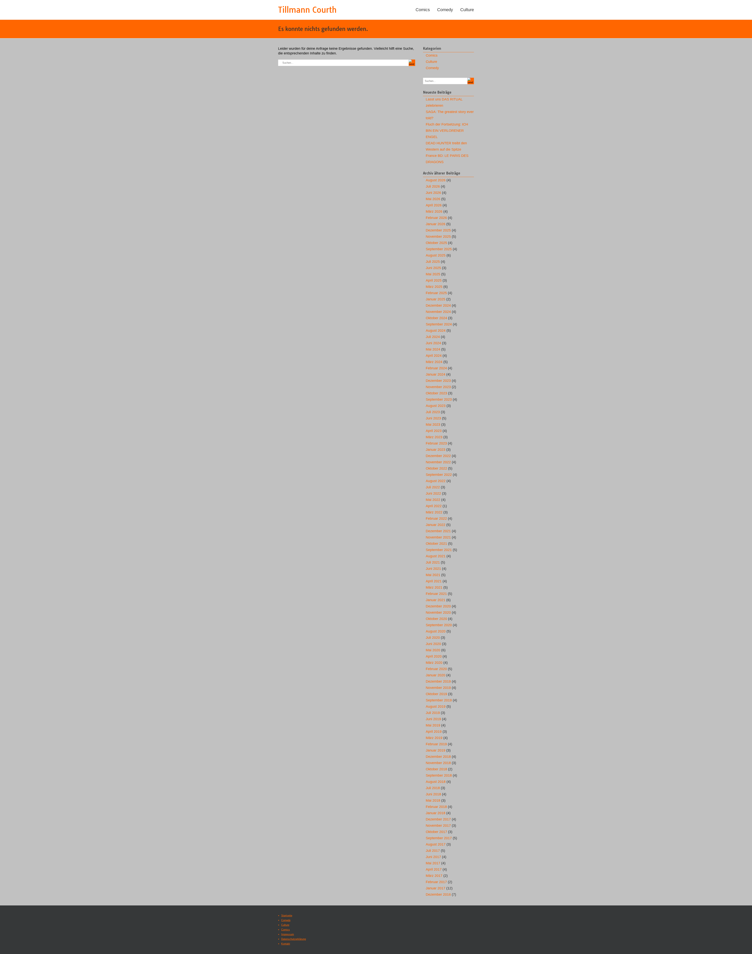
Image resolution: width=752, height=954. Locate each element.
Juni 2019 (433, 719)
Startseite (286, 915)
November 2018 (438, 763)
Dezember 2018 (438, 757)
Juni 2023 (433, 418)
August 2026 (436, 180)
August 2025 (436, 255)
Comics (423, 9)
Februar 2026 (436, 218)
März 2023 (434, 437)
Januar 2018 (435, 813)
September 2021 (439, 550)
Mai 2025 (433, 274)
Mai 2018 (433, 800)
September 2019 (439, 700)
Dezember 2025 (438, 230)
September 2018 (439, 775)
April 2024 (434, 356)
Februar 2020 (436, 669)
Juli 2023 (433, 412)
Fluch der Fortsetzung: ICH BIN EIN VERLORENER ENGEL (447, 130)
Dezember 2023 (438, 381)
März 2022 (434, 512)
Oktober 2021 (436, 544)
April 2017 (434, 869)
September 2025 (439, 249)
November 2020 (438, 612)
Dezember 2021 (438, 531)
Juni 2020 (433, 644)
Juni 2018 (433, 794)
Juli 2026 (433, 186)
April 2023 (434, 431)
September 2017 (439, 838)
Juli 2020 (433, 638)
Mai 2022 (433, 500)
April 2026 (434, 205)
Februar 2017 (436, 882)
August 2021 (436, 556)
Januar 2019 (435, 750)
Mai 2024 (433, 349)
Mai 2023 (433, 424)
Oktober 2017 (436, 832)
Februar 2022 (436, 518)
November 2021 (438, 537)
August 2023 (436, 406)
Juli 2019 (433, 713)
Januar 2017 (435, 888)
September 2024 (439, 324)
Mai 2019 (433, 725)
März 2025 (434, 287)
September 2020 (439, 625)
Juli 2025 (433, 262)
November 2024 (438, 312)
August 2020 (436, 631)
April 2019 (434, 732)
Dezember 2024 (438, 305)
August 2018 (436, 782)
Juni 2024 (433, 343)
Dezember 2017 (438, 819)
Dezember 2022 (438, 456)
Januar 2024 (435, 374)
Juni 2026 (433, 193)
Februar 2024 (436, 368)
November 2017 (438, 826)
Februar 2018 (436, 807)
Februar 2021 (436, 594)
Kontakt (285, 943)
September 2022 (439, 475)
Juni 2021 (433, 569)
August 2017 (436, 844)
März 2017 (434, 876)
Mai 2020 (433, 650)
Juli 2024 (433, 337)
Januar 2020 (435, 675)
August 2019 (436, 706)
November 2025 (438, 236)
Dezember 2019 (438, 681)
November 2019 (438, 688)
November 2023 (438, 387)
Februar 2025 (436, 293)
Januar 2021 (435, 600)
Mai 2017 (433, 863)
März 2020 (434, 663)
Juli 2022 (433, 487)
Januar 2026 (435, 224)
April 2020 (434, 656)
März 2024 (434, 362)
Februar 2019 (436, 744)
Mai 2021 (433, 575)
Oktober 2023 (436, 393)
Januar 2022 (435, 525)
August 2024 (436, 330)
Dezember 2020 (438, 606)
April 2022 (434, 506)
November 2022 (438, 462)
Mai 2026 (433, 199)
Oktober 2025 (436, 243)
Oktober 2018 (436, 769)
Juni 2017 (433, 857)
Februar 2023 (436, 443)
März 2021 (434, 587)
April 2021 (434, 581)
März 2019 (434, 738)
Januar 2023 (435, 450)
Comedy (445, 9)
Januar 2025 (435, 299)
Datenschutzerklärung (293, 939)
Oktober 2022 (436, 468)
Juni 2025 (433, 268)
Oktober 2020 (436, 619)
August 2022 (436, 481)
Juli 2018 (433, 788)
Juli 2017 (433, 851)
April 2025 (434, 280)
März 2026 (434, 211)
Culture (467, 9)
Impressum (287, 934)
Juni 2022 (433, 493)
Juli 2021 (433, 562)
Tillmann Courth (307, 10)
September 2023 (439, 399)
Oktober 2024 (436, 318)
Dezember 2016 (438, 894)
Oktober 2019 (436, 694)
